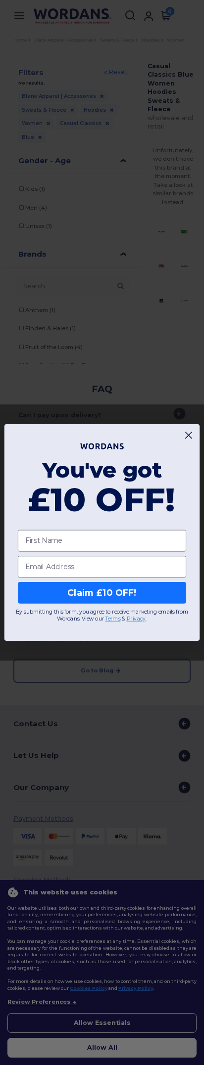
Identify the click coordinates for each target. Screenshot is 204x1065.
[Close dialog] (189, 435)
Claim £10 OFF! (101, 592)
